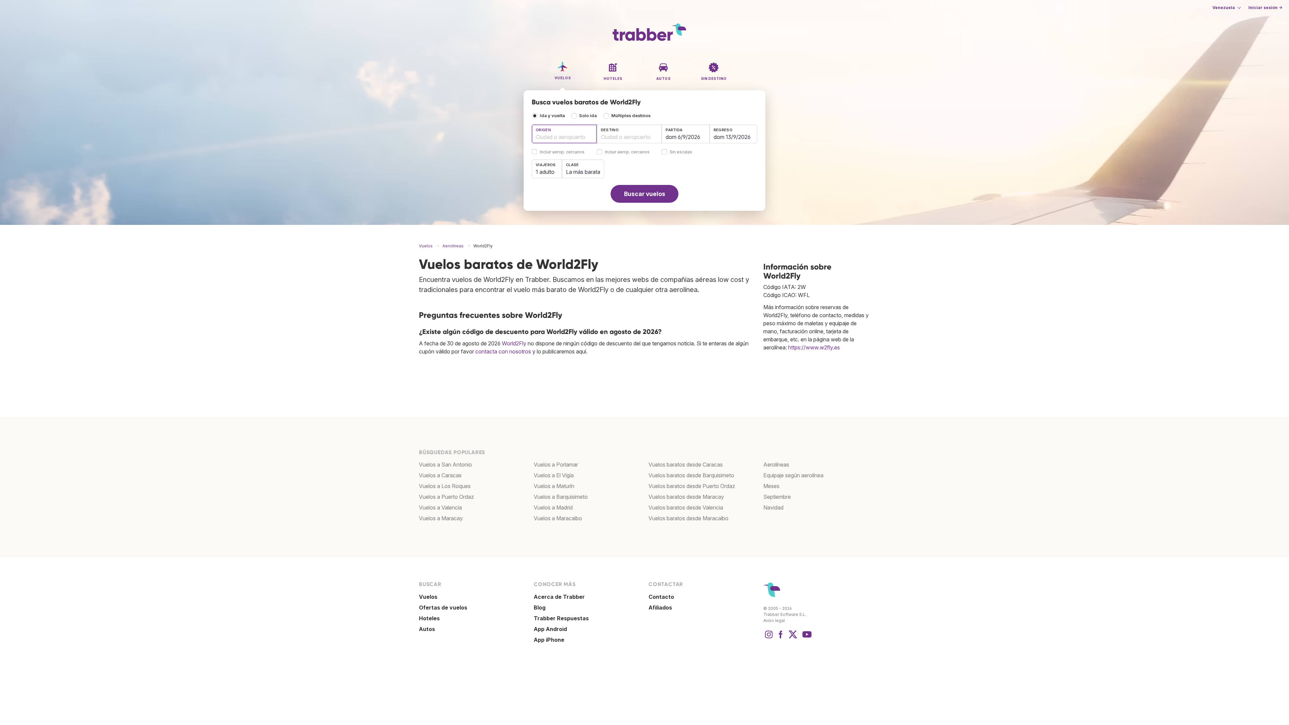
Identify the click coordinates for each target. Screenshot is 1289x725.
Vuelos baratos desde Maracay (686, 496)
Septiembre (777, 496)
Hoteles (429, 618)
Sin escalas (681, 152)
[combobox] (564, 134)
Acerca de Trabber (559, 596)
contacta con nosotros (503, 351)
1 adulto (545, 171)
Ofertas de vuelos (443, 607)
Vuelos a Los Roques (445, 486)
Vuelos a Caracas (440, 475)
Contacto (661, 596)
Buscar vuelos (644, 193)
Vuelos (428, 596)
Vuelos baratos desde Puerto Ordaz (692, 486)
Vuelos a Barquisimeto (561, 496)
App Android (550, 629)
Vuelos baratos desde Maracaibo (688, 518)
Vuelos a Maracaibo (558, 518)
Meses (771, 486)
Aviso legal (774, 620)
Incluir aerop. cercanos (562, 152)
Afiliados (660, 607)
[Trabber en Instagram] (768, 637)
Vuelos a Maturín (554, 486)
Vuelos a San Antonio (445, 464)
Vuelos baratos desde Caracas (686, 464)
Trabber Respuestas (561, 618)
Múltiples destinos (631, 115)
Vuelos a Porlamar (556, 464)
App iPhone (549, 639)
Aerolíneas (776, 464)
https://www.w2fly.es (814, 347)
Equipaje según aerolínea (793, 475)
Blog (539, 607)
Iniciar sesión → (1265, 7)
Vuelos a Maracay (441, 518)
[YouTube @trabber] (806, 637)
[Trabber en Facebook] (780, 637)
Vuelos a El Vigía (554, 475)
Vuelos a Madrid (553, 507)
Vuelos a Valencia (440, 507)
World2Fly (514, 343)
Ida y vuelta (552, 115)
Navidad (773, 507)
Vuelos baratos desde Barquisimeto (691, 475)
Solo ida (588, 115)
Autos (427, 629)
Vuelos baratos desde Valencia (686, 507)
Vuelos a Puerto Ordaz (446, 496)
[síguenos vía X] (792, 637)
